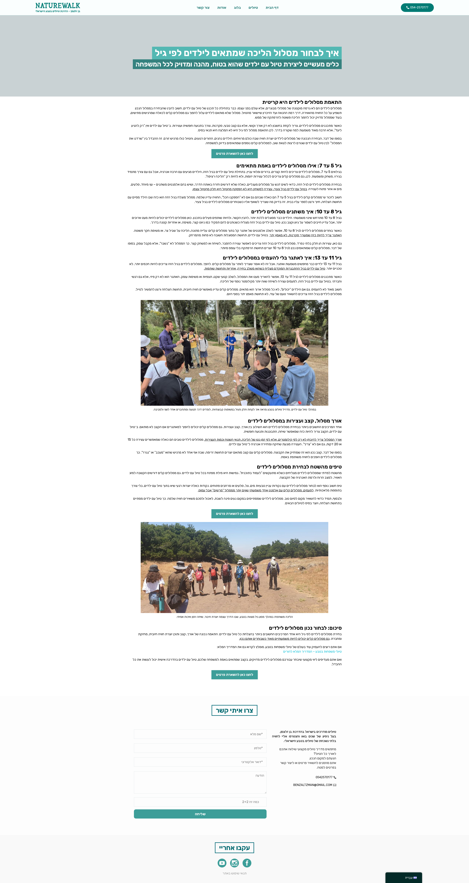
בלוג (237, 7)
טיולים (253, 7)
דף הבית (272, 7)
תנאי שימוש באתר (235, 873)
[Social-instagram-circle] (234, 863)
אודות (221, 7)
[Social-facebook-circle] (247, 863)
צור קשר (203, 7)
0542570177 (324, 777)
